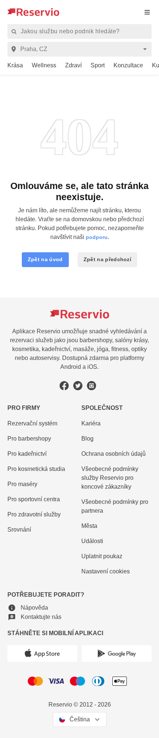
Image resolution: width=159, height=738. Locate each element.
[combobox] (80, 49)
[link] (11, 66)
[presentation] (147, 12)
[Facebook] (64, 385)
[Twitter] (78, 385)
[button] (45, 259)
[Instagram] (92, 385)
